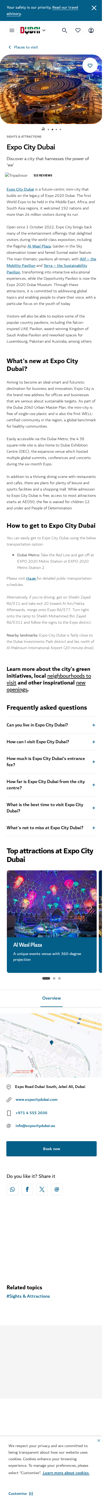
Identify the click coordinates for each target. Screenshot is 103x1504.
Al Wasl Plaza (39, 246)
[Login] (87, 30)
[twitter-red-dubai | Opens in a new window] (42, 1229)
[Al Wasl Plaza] (52, 943)
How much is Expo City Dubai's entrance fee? (46, 801)
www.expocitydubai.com (37, 1139)
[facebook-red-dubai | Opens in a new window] (27, 1229)
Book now (49, 1188)
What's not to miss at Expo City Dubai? (45, 867)
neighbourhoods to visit (49, 719)
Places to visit (26, 47)
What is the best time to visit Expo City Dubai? (45, 847)
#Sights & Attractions (28, 1336)
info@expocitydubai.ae (35, 1165)
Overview (49, 1038)
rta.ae (31, 611)
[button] (20, 1493)
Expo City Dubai (20, 189)
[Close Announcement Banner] (90, 7)
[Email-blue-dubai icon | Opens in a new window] (57, 1229)
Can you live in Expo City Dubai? (37, 764)
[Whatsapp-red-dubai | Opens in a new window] (12, 1229)
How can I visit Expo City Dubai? (38, 781)
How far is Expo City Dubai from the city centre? (46, 824)
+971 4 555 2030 (31, 1152)
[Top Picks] (74, 30)
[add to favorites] (86, 65)
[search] (60, 30)
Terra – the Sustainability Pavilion (38, 269)
